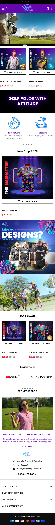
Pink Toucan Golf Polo (11, 81)
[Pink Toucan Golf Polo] (13, 59)
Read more (27, 446)
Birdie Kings (35, 517)
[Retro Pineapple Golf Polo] (41, 331)
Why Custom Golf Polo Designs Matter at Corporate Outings (27, 434)
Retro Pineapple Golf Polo (41, 352)
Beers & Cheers (36, 81)
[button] (3, 8)
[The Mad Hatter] (27, 177)
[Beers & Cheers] (42, 59)
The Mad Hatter (9, 210)
